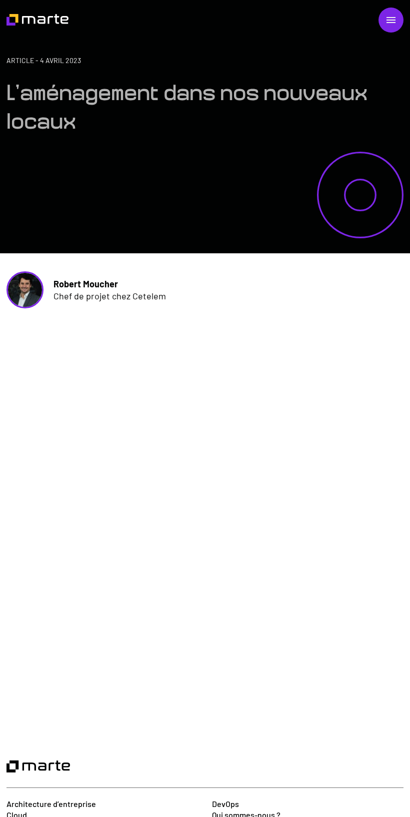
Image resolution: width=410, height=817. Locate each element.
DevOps (225, 803)
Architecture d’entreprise (51, 803)
